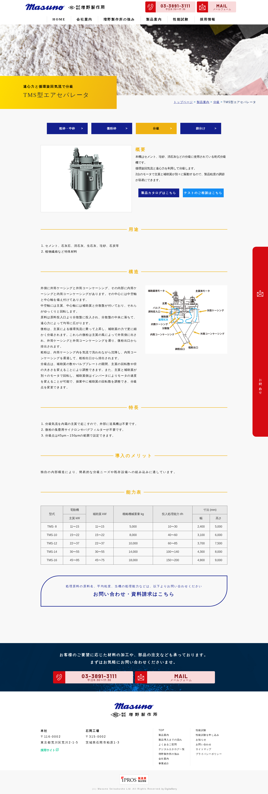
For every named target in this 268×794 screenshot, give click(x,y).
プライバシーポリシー (209, 754)
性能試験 (181, 19)
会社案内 (84, 19)
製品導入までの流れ (170, 739)
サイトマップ (203, 749)
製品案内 (154, 19)
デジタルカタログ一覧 (172, 749)
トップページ (183, 102)
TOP (161, 730)
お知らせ (201, 739)
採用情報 (208, 19)
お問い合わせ (203, 744)
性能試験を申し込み (207, 735)
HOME (59, 19)
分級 (216, 102)
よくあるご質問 (168, 744)
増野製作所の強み (119, 19)
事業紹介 (164, 763)
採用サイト (48, 750)
